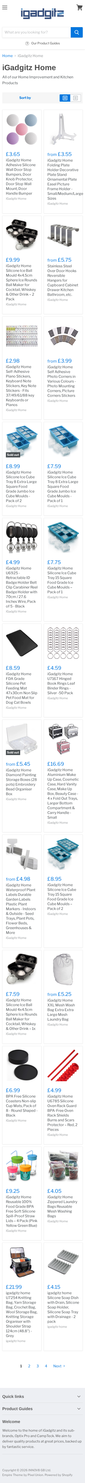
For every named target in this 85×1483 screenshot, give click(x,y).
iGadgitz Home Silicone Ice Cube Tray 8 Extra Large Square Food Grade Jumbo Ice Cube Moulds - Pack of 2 (21, 486)
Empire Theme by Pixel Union (22, 1475)
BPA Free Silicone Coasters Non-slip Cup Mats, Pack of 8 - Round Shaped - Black (22, 1105)
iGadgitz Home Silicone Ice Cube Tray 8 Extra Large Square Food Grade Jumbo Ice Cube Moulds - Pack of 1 (62, 486)
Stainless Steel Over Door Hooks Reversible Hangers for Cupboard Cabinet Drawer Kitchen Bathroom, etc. (62, 280)
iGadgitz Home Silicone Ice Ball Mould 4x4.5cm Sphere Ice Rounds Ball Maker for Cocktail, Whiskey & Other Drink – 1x (21, 1014)
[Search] (77, 32)
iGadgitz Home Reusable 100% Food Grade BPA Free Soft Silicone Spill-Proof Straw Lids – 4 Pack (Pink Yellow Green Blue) (21, 1211)
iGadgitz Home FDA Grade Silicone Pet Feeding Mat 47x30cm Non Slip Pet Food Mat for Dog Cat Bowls (21, 688)
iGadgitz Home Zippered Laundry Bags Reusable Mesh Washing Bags (62, 1206)
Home (7, 56)
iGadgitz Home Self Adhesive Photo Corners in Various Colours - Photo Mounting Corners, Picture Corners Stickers (61, 381)
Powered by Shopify (59, 1475)
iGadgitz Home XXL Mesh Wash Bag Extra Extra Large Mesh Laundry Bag (61, 1009)
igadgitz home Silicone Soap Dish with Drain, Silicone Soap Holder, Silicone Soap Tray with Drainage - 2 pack (63, 1307)
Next (57, 1366)
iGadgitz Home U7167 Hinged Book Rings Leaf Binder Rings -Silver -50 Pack (61, 683)
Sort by (25, 98)
